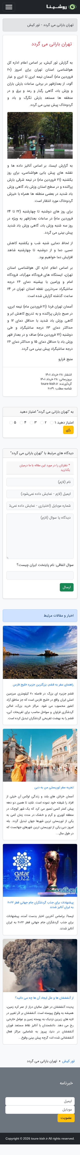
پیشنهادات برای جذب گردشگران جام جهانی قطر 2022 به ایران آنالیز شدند (41, 905)
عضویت (66, 1118)
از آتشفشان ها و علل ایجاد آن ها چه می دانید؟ (44, 998)
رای (68, 430)
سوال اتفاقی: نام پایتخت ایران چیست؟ (45, 565)
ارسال (67, 587)
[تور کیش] (60, 7)
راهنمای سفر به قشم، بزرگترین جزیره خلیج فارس (43, 684)
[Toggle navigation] (9, 7)
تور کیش (68, 1061)
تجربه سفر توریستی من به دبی (54, 787)
